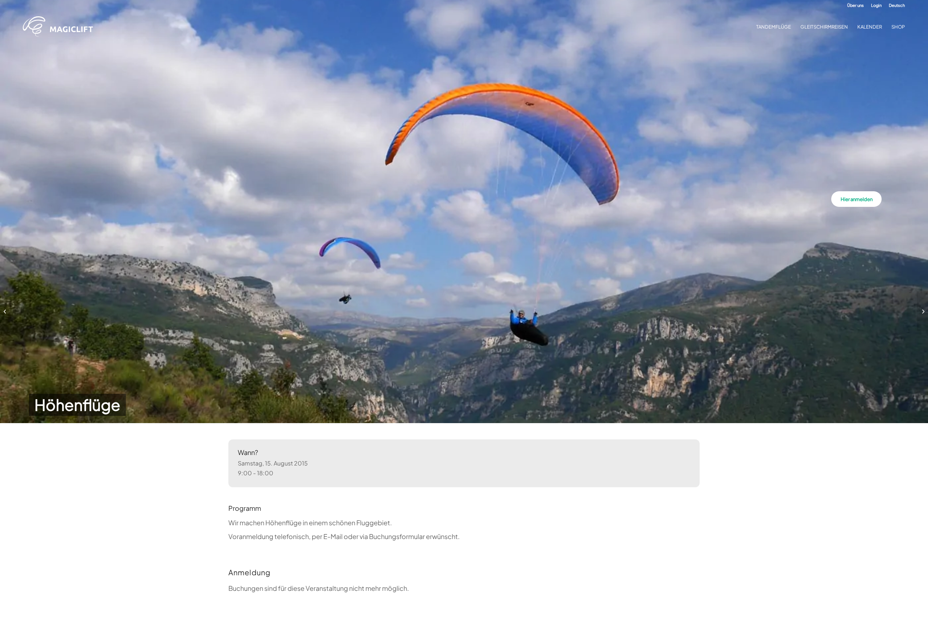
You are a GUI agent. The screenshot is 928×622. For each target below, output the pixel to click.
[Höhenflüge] (5, 311)
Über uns (855, 5)
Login (876, 5)
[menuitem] (855, 5)
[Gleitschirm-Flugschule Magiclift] (60, 27)
